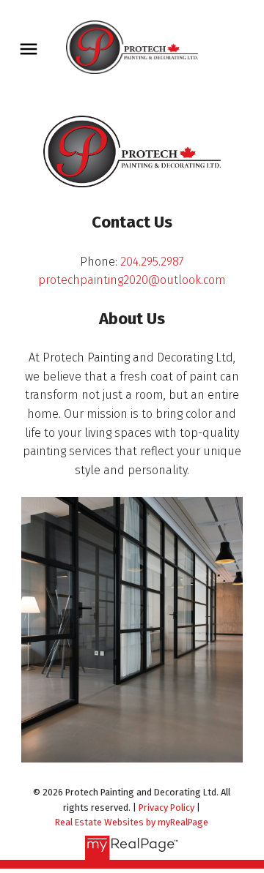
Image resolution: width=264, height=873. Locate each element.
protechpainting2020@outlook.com (132, 280)
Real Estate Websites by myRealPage (131, 822)
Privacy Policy (166, 807)
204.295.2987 (152, 262)
